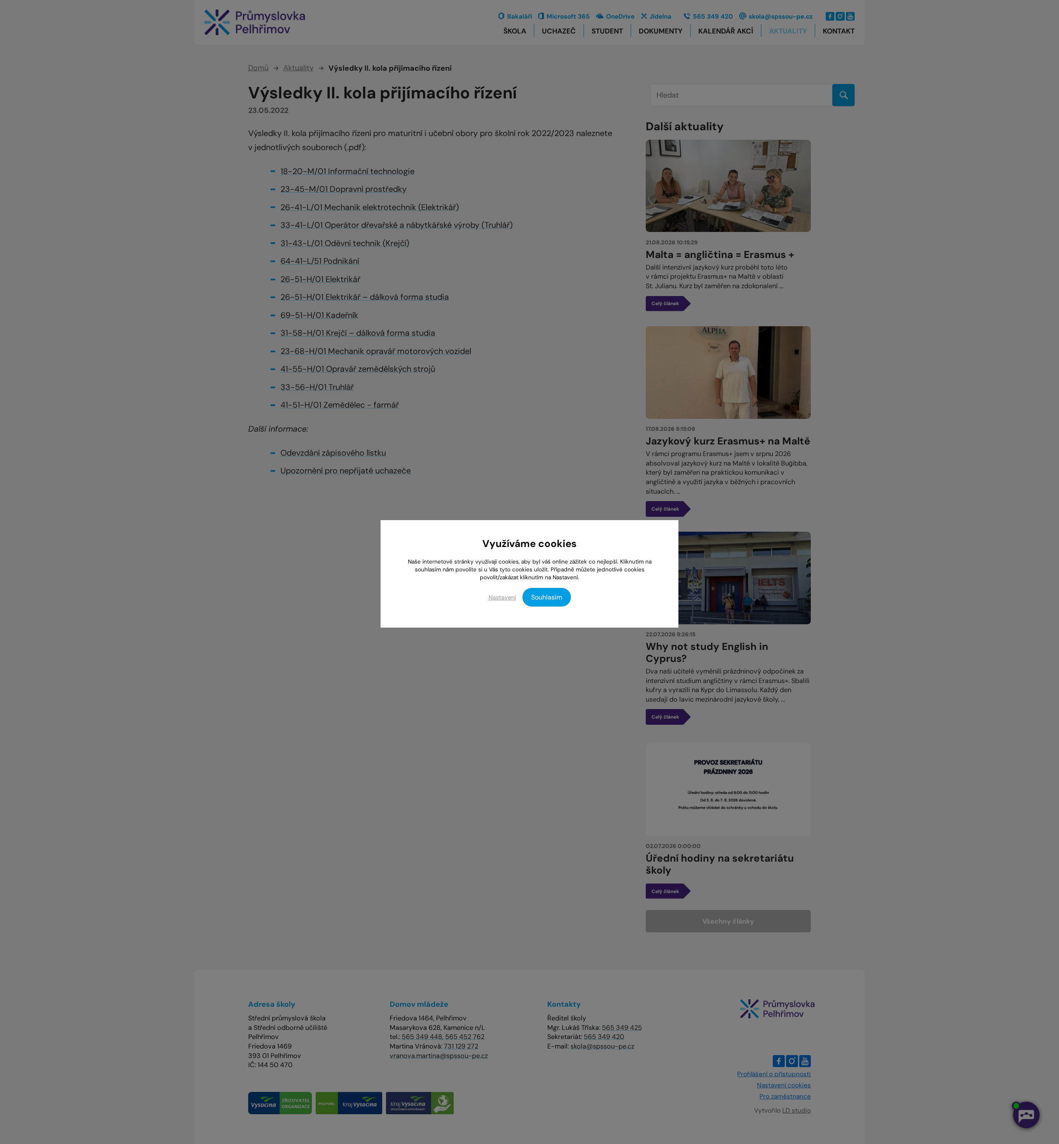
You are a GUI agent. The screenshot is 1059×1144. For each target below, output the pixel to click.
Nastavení (502, 597)
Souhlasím (546, 597)
